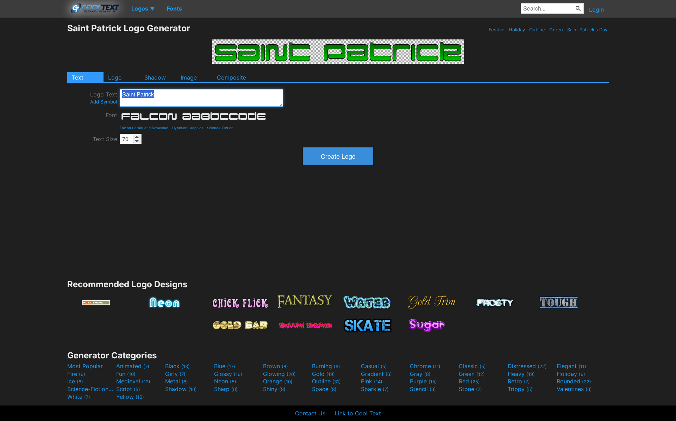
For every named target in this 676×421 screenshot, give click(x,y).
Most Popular (85, 366)
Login (596, 9)
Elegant (571, 366)
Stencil (423, 388)
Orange (278, 381)
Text (77, 77)
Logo (115, 77)
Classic (472, 366)
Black (177, 366)
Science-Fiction (220, 128)
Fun (126, 373)
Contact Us (310, 413)
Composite (231, 77)
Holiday (516, 29)
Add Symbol (103, 102)
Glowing (279, 373)
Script (128, 388)
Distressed (527, 366)
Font (111, 115)
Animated (132, 366)
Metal (176, 381)
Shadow (155, 77)
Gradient (376, 373)
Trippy (520, 388)
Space (324, 388)
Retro (519, 381)
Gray (420, 373)
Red (469, 381)
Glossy (228, 373)
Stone (470, 388)
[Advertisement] (33, 128)
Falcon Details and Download (144, 128)
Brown (275, 366)
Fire (76, 373)
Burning (326, 366)
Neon (225, 381)
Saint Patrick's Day (587, 29)
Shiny (274, 388)
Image (189, 77)
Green (556, 29)
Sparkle (375, 388)
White (78, 396)
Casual (374, 366)
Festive (496, 29)
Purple (423, 381)
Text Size (105, 139)
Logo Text (103, 98)
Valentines (574, 388)
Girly (175, 373)
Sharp (226, 388)
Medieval (133, 381)
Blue (224, 366)
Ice (75, 381)
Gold (323, 373)
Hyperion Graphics (187, 128)
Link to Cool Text (358, 413)
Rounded (574, 381)
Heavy (521, 373)
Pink (371, 381)
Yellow (130, 396)
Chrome (425, 366)
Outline (537, 29)
